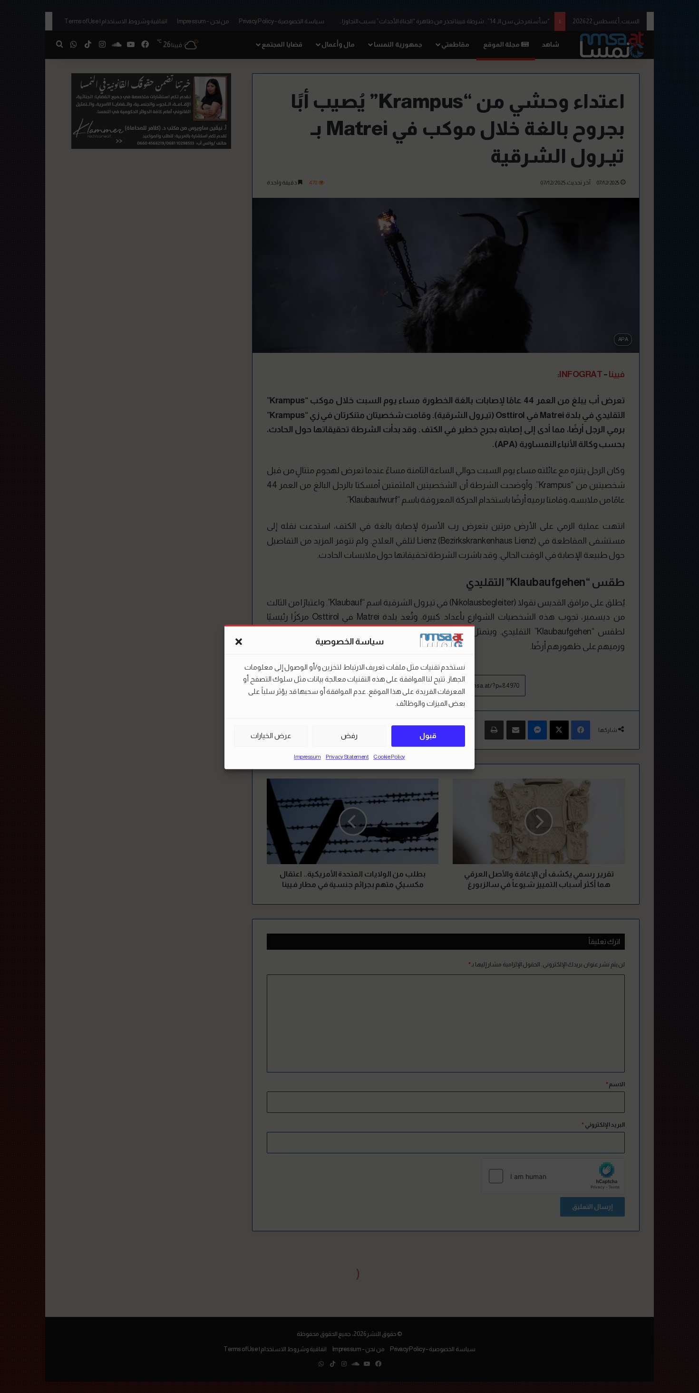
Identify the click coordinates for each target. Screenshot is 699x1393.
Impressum (307, 756)
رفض (349, 735)
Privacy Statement (347, 756)
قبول (428, 735)
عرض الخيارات (271, 735)
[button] (238, 641)
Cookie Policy (389, 756)
